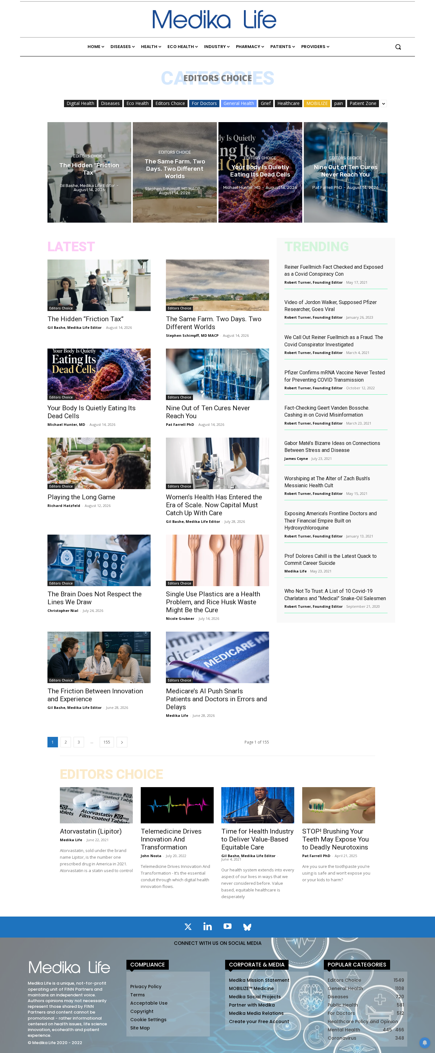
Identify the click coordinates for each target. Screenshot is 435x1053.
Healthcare (288, 103)
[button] (398, 47)
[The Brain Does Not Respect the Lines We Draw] (99, 560)
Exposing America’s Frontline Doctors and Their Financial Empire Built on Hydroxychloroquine (330, 520)
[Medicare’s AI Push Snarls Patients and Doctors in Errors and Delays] (217, 657)
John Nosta (151, 855)
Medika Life (177, 715)
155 (106, 742)
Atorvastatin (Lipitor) (91, 831)
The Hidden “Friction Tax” (85, 319)
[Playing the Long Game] (99, 463)
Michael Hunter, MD (66, 424)
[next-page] (122, 742)
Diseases (110, 103)
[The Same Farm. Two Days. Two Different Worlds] (175, 172)
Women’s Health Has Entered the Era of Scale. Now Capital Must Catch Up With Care (214, 505)
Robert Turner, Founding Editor (313, 282)
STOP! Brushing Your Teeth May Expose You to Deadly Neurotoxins (335, 839)
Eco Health (137, 103)
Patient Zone (363, 103)
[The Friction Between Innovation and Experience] (99, 657)
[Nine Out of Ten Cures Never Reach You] (346, 172)
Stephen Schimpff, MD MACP (192, 335)
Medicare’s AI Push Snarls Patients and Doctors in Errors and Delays (216, 699)
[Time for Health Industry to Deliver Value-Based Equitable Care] (257, 805)
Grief (266, 103)
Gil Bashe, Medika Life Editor (74, 327)
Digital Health (80, 103)
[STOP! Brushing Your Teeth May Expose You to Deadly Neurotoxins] (338, 805)
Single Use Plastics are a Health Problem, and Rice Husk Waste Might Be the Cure (213, 602)
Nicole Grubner (180, 618)
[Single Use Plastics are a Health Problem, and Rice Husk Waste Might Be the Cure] (217, 560)
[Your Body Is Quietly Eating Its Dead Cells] (260, 172)
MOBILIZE (317, 103)
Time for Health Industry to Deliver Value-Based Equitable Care (257, 839)
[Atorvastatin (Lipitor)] (96, 805)
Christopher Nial (62, 610)
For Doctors (204, 103)
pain (338, 103)
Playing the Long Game (81, 497)
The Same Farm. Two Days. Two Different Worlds (213, 323)
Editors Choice (170, 103)
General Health (239, 103)
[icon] (188, 928)
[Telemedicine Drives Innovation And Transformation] (177, 805)
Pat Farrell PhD (180, 424)
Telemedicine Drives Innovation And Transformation (171, 839)
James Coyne (296, 458)
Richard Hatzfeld (63, 505)
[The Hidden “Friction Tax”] (89, 172)
